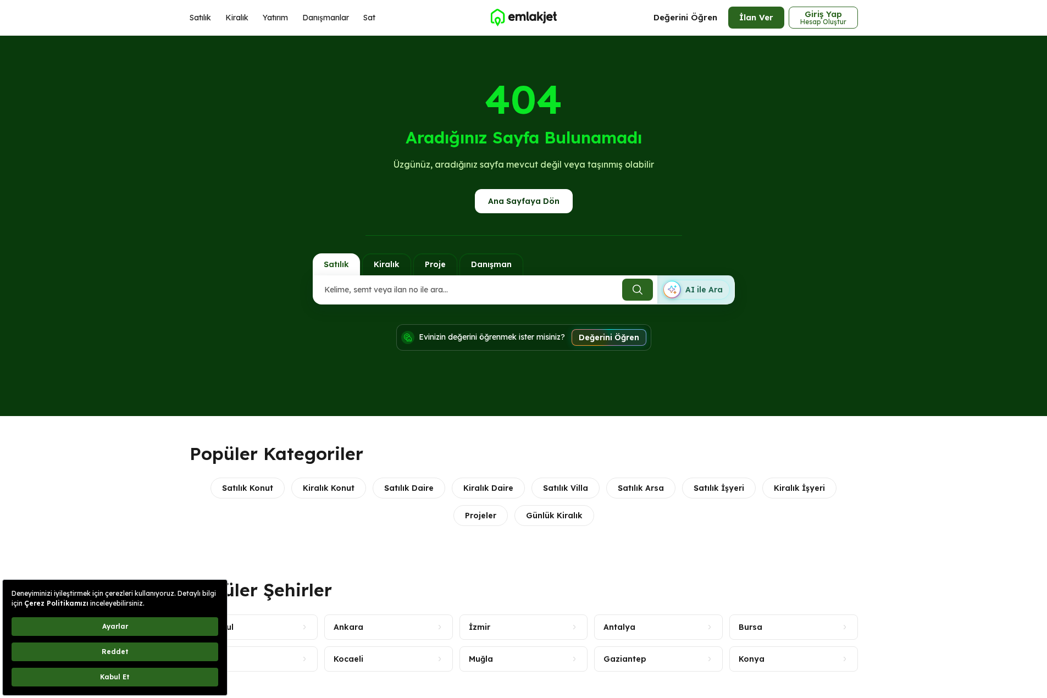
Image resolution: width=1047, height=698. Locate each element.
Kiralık (236, 18)
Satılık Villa (565, 488)
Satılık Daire (409, 488)
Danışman (491, 264)
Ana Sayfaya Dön (523, 201)
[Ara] (637, 290)
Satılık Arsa (641, 488)
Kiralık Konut (328, 488)
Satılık (200, 18)
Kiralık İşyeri (799, 488)
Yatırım (275, 18)
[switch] (696, 290)
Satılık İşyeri (719, 488)
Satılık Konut (247, 488)
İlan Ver (756, 17)
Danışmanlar (325, 18)
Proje (435, 264)
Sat (369, 18)
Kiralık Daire (488, 488)
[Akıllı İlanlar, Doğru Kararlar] (523, 17)
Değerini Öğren (685, 17)
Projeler (480, 515)
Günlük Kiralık (554, 515)
